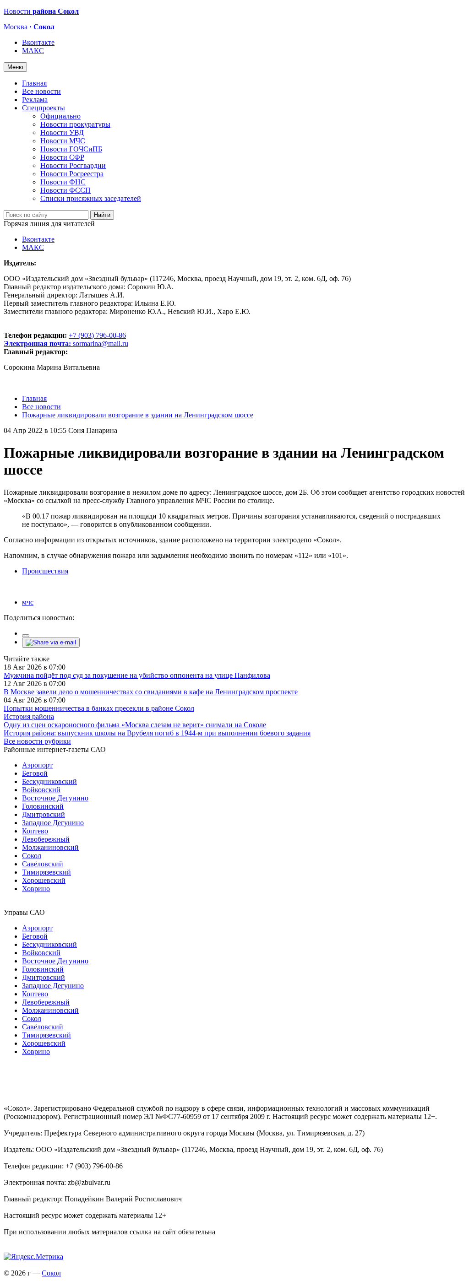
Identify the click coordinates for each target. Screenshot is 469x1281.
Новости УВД (62, 132)
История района (29, 716)
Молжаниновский (50, 847)
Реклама (35, 99)
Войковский (41, 790)
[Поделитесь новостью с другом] (51, 642)
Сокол (31, 855)
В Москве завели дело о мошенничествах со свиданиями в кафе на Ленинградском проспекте (151, 692)
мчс (27, 602)
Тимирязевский (46, 872)
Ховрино (36, 888)
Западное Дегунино (53, 823)
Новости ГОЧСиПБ (71, 149)
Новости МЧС (62, 141)
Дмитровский (43, 814)
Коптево (35, 831)
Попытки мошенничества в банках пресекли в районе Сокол (99, 708)
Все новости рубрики (37, 741)
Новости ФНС (63, 182)
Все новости (41, 91)
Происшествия (45, 571)
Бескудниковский (49, 781)
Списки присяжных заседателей (90, 198)
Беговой (35, 773)
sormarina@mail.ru (100, 343)
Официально (60, 116)
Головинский (43, 806)
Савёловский (42, 864)
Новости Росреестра (72, 174)
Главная (34, 83)
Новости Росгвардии (73, 165)
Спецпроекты (43, 108)
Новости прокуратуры (75, 124)
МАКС (33, 50)
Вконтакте (38, 42)
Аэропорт (37, 765)
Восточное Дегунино (55, 798)
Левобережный (46, 839)
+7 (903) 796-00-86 (65, 339)
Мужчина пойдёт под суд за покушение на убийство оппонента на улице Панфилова (137, 675)
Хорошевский (43, 880)
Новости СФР (62, 157)
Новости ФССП (65, 190)
